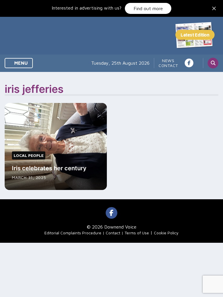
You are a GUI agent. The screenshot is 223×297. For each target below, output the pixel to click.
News (168, 60)
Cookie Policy (166, 232)
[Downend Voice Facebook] (189, 63)
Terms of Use (137, 232)
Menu (20, 63)
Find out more (148, 8)
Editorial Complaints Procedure (72, 232)
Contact (168, 65)
